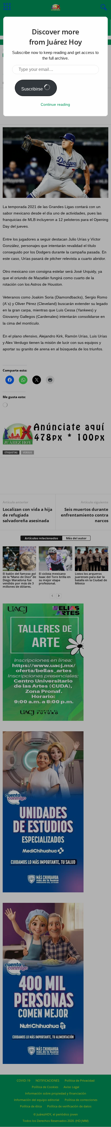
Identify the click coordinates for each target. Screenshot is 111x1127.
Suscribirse (32, 89)
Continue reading (55, 104)
